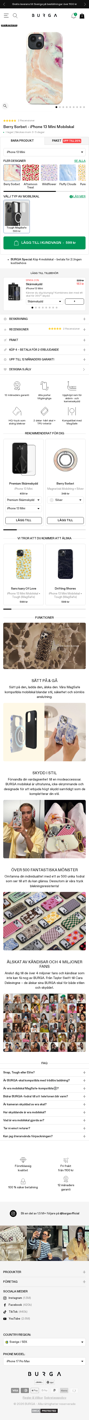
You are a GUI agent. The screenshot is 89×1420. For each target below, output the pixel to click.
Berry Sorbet (65, 483)
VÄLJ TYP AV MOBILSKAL (21, 196)
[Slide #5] (74, 107)
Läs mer (79, 196)
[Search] (15, 15)
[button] (19, 120)
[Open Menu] (6, 15)
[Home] (44, 15)
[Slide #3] (67, 107)
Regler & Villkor (33, 1397)
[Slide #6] (77, 107)
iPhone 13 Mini (23, 489)
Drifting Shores (65, 588)
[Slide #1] (60, 107)
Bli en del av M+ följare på (50, 1213)
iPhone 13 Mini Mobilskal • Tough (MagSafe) (23, 595)
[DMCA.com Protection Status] (45, 1411)
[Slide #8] (84, 107)
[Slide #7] (80, 107)
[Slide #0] (56, 107)
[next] (85, 4)
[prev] (4, 4)
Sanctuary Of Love (23, 588)
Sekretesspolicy (55, 1397)
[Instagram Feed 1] (44, 1243)
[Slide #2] (63, 107)
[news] (73, 15)
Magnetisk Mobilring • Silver (65, 489)
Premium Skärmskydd (23, 483)
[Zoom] (5, 106)
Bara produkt (22, 140)
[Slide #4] (70, 107)
